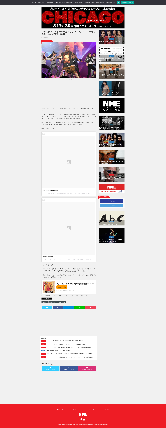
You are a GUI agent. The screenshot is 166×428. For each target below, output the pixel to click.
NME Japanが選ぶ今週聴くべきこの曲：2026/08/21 (59, 350)
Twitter (112, 205)
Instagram (44, 302)
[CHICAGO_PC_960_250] (83, 17)
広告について (75, 409)
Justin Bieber (52, 302)
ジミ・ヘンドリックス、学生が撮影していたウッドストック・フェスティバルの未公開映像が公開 (70, 357)
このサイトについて (61, 409)
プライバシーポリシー (90, 409)
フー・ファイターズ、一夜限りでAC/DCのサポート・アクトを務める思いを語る (66, 344)
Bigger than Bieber (48, 256)
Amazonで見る (62, 287)
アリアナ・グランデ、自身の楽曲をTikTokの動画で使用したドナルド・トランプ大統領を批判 (69, 347)
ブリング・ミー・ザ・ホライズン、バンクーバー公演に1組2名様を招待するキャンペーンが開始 (69, 353)
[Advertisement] (69, 94)
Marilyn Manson (61, 302)
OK (118, 2)
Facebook (112, 201)
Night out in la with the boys (50, 190)
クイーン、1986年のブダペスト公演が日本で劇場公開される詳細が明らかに (65, 341)
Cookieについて (105, 409)
